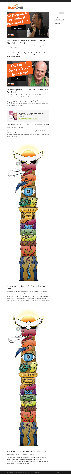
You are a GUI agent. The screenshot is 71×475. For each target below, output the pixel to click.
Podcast (47, 5)
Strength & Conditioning (16, 47)
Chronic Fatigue (27, 46)
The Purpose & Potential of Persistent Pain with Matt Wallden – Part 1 (27, 41)
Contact (32, 8)
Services (27, 5)
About (33, 5)
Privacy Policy (37, 472)
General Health (34, 46)
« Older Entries (11, 468)
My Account (61, 1)
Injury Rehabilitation (42, 46)
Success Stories (54, 5)
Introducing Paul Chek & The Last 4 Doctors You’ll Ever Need (27, 90)
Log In (57, 1)
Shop (21, 8)
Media (38, 5)
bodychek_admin (12, 454)
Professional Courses (16, 96)
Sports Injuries (24, 96)
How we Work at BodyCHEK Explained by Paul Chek (26, 287)
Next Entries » (45, 468)
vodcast (41, 96)
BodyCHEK (26, 94)
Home (21, 5)
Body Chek (10, 46)
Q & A (27, 8)
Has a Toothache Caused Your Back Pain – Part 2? (27, 451)
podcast (9, 47)
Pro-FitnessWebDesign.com (21, 472)
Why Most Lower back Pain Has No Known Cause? (28, 125)
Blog (42, 5)
